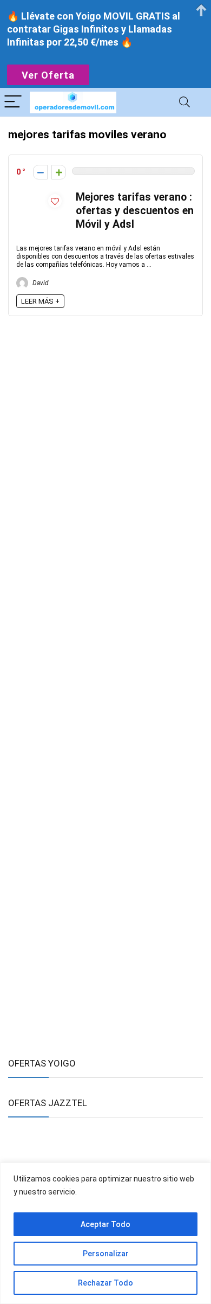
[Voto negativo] (40, 172)
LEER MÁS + (40, 301)
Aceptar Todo (105, 1224)
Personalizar (106, 1253)
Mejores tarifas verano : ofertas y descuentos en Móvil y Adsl (135, 210)
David (40, 283)
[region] (105, 1233)
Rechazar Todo (105, 1283)
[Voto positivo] (58, 172)
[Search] (184, 102)
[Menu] (13, 102)
